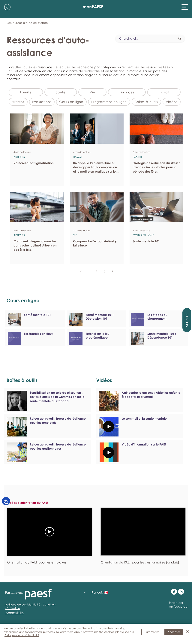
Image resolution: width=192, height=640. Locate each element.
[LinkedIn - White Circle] (181, 592)
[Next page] (112, 271)
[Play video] (49, 531)
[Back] (7, 7)
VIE (75, 235)
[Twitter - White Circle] (174, 592)
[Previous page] (81, 271)
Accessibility (14, 613)
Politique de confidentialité (22, 604)
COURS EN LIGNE (143, 235)
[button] (185, 7)
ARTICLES (19, 156)
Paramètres (152, 631)
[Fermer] (187, 632)
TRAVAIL (77, 156)
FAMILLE (138, 156)
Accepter (174, 631)
